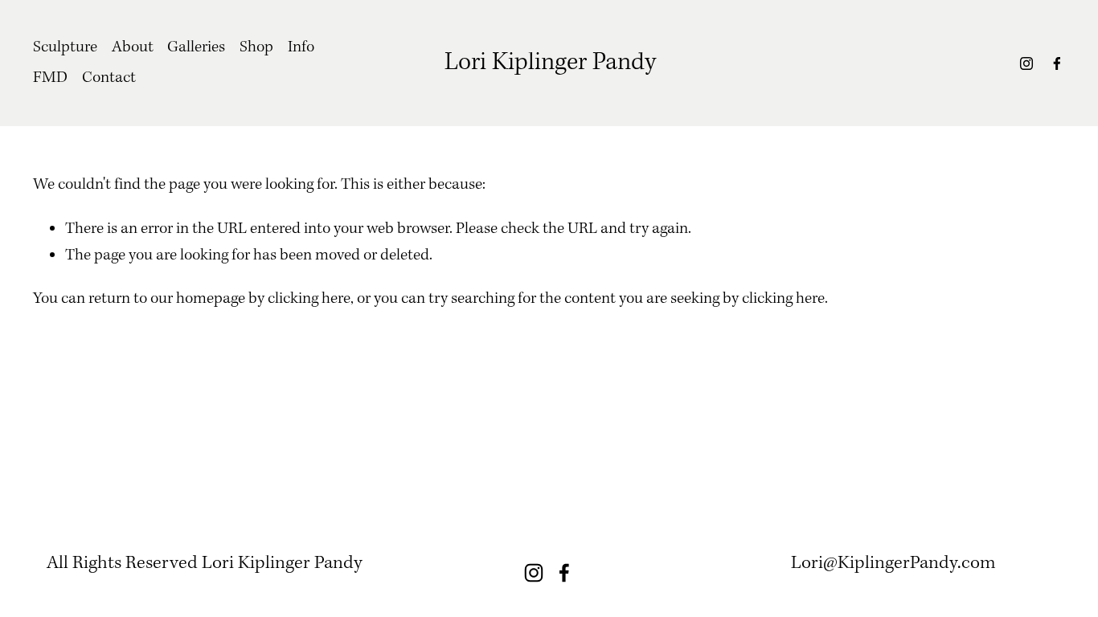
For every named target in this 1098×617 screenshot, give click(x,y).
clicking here (309, 299)
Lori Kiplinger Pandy (550, 63)
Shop (256, 47)
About (133, 47)
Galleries (196, 47)
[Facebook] (1057, 63)
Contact (109, 78)
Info (301, 47)
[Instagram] (1026, 63)
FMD (50, 78)
